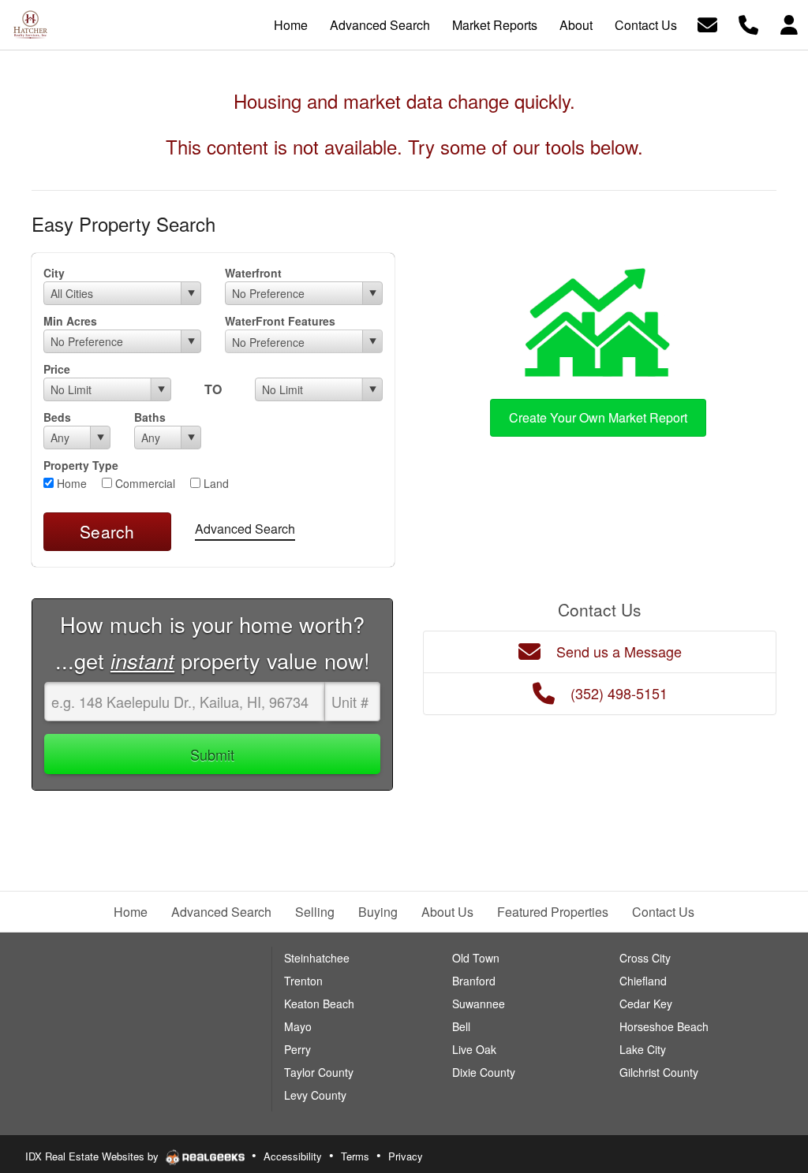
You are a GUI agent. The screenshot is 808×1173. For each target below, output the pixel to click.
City (54, 273)
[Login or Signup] (789, 23)
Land (214, 483)
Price (56, 369)
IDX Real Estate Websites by (93, 1156)
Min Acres (70, 321)
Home (70, 483)
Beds (57, 417)
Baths (150, 417)
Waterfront (253, 273)
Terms (355, 1156)
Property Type (80, 465)
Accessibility (293, 1156)
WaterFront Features (280, 321)
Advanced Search (245, 528)
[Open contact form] (707, 23)
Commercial (143, 483)
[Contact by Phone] (748, 23)
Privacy (405, 1156)
